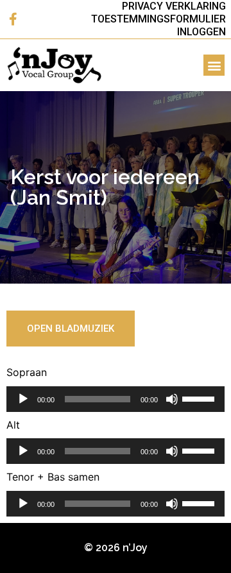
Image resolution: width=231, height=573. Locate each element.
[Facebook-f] (13, 19)
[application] (115, 399)
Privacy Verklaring (174, 6)
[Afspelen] (23, 399)
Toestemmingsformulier (158, 19)
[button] (214, 65)
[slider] (200, 397)
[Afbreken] (172, 399)
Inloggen (201, 32)
